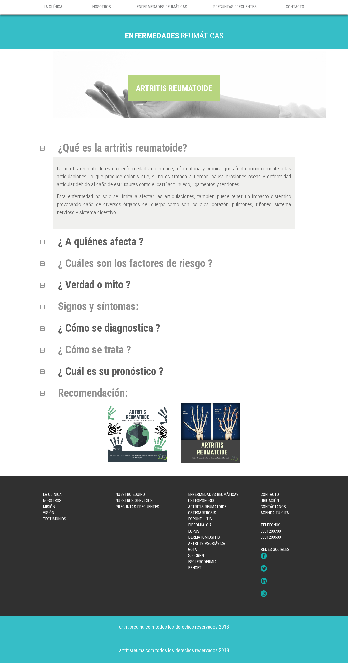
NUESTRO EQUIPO (130, 494)
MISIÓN (49, 506)
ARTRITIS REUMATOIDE (207, 506)
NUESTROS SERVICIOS (134, 500)
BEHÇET (195, 567)
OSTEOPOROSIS (201, 500)
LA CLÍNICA (53, 6)
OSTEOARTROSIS (202, 512)
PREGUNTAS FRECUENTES (235, 6)
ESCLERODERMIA (202, 561)
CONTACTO (295, 6)
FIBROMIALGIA (200, 525)
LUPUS (193, 531)
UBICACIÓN (270, 500)
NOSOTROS (101, 6)
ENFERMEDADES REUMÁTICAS (162, 6)
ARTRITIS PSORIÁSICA (206, 543)
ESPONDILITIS (200, 519)
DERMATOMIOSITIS (204, 537)
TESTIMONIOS (54, 519)
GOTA (192, 549)
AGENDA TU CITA (275, 512)
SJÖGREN (196, 555)
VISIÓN (48, 512)
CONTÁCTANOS (273, 506)
